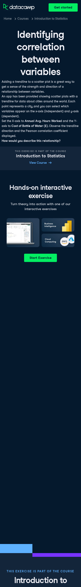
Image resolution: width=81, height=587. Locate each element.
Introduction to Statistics (51, 18)
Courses (23, 18)
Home (8, 18)
